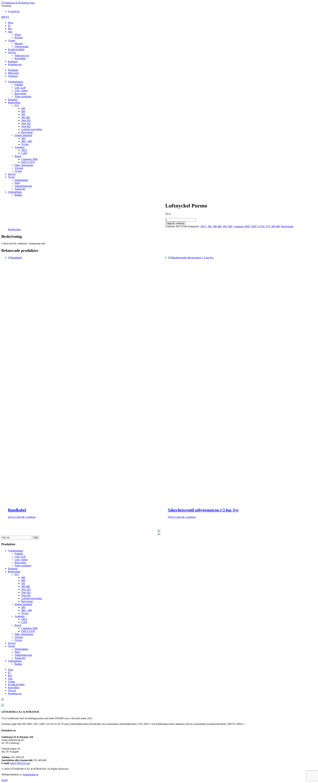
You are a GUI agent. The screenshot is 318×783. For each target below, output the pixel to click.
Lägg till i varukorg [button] (25, 517)
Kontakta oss (15, 64)
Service (12, 174)
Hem (10, 22)
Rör (10, 28)
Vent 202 (26, 120)
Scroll (4, 780)
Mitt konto (13, 73)
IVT (17, 105)
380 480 (25, 117)
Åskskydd (20, 189)
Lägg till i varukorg (175, 223)
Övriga (24, 144)
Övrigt (11, 177)
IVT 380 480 (273, 226)
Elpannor (13, 99)
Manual (19, 43)
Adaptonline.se (30, 774)
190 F (24, 150)
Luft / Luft (20, 87)
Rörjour (19, 37)
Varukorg (13, 76)
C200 (24, 153)
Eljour (18, 34)
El (9, 25)
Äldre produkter (23, 96)
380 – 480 (26, 141)
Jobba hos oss (22, 55)
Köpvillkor (20, 58)
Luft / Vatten (21, 90)
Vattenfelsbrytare (23, 186)
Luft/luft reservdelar (31, 129)
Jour (10, 31)
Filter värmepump (24, 165)
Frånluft (19, 84)
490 (23, 108)
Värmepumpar (15, 81)
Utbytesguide (21, 46)
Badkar (18, 195)
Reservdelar (14, 102)
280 (23, 138)
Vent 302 (26, 123)
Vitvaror (19, 168)
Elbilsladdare (21, 180)
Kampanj (13, 61)
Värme (11, 40)
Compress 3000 (29, 159)
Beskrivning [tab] (14, 229)
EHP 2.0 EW (28, 162)
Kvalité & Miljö (16, 49)
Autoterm (20, 147)
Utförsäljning (15, 192)
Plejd (17, 183)
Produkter (13, 70)
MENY (5, 17)
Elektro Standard (23, 135)
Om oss (12, 52)
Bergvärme (20, 93)
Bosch (18, 156)
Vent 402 (26, 126)
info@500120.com (20, 763)
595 (23, 114)
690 (23, 111)
